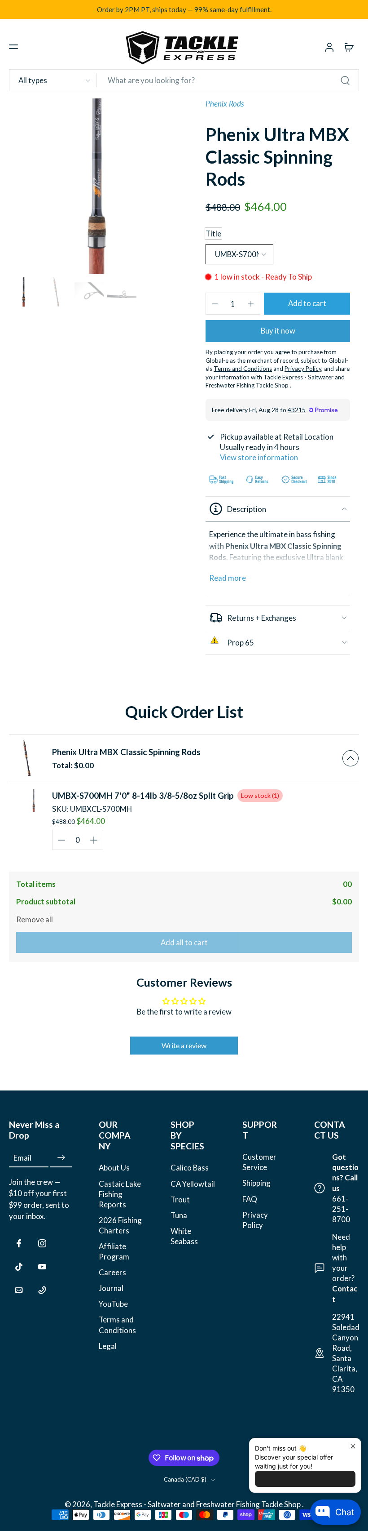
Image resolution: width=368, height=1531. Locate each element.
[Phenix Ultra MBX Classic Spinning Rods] (27, 758)
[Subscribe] (61, 1157)
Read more (227, 578)
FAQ (249, 1199)
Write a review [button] (184, 1045)
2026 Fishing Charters (120, 1225)
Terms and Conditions (117, 1325)
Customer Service (259, 1162)
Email (22, 1157)
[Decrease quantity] (215, 304)
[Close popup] (353, 1446)
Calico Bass (190, 1167)
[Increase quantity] (251, 304)
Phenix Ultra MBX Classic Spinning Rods (126, 752)
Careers (112, 1272)
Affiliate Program (114, 1251)
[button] (13, 47)
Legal (108, 1346)
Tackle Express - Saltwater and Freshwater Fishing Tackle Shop (197, 1504)
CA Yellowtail (193, 1183)
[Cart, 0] (349, 47)
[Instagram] (42, 1243)
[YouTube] (42, 1267)
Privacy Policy (255, 1220)
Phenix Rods (225, 103)
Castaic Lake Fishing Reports (120, 1194)
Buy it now (278, 330)
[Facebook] (19, 1243)
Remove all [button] (34, 919)
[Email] (19, 1290)
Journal (111, 1288)
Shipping (256, 1183)
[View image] (23, 292)
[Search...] (345, 80)
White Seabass (184, 1236)
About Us (114, 1167)
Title (213, 233)
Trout (180, 1199)
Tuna (179, 1215)
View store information (259, 457)
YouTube (113, 1303)
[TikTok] (19, 1267)
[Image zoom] (96, 186)
